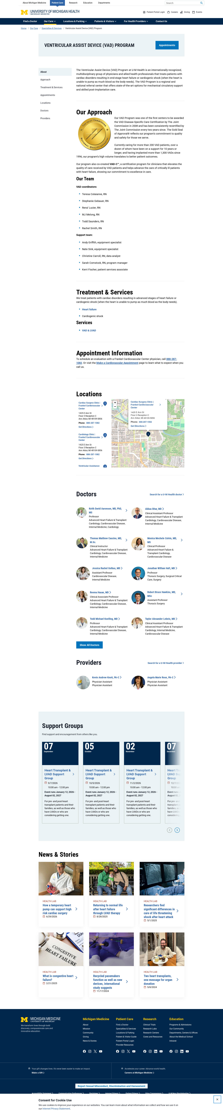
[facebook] (84, 1051)
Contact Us (161, 21)
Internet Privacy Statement (56, 1108)
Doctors (44, 110)
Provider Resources (124, 1045)
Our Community (176, 1028)
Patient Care (57, 3)
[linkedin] (155, 1051)
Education (87, 3)
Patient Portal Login (125, 1041)
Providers (45, 118)
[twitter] (95, 1051)
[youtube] (100, 1051)
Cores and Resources (152, 1036)
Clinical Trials (149, 1024)
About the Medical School (181, 1036)
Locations (45, 102)
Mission (86, 1028)
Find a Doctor (30, 21)
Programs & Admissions (180, 1024)
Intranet (172, 1041)
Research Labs (150, 1028)
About (43, 71)
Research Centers (151, 1032)
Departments (104, 3)
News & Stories (90, 1041)
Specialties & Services (126, 1028)
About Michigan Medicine (34, 3)
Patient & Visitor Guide (126, 1036)
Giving (86, 1036)
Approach (45, 79)
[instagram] (89, 1051)
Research (73, 3)
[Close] (217, 1099)
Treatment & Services (51, 87)
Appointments (167, 45)
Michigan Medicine (96, 1019)
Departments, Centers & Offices (183, 1032)
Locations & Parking (125, 1032)
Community (88, 1032)
